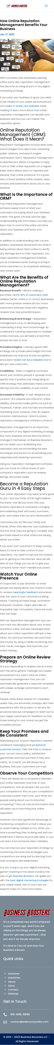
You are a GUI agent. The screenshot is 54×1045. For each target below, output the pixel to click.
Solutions (14, 973)
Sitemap (13, 993)
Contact (13, 989)
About (12, 981)
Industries (14, 977)
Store (11, 986)
